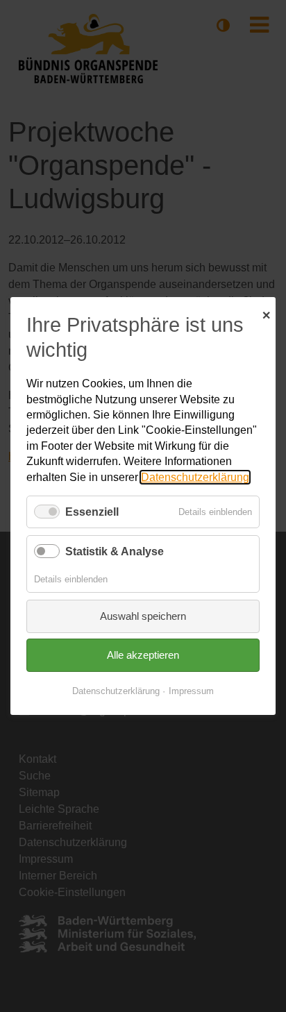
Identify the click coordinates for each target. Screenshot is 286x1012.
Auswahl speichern (143, 616)
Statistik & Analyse (114, 551)
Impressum (191, 691)
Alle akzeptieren (143, 655)
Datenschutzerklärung (195, 477)
